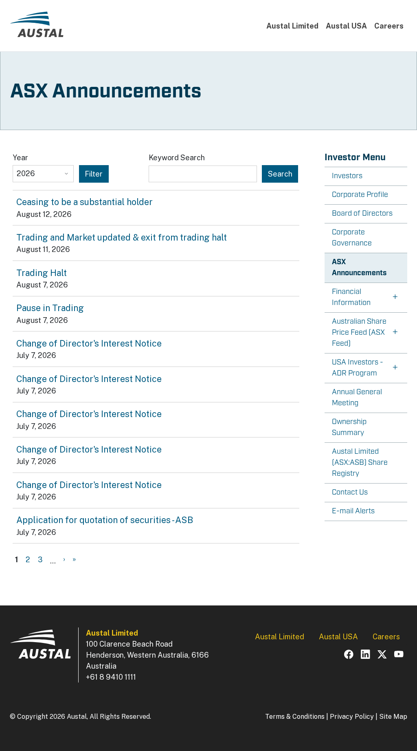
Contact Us (350, 492)
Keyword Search (177, 157)
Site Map (393, 716)
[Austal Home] (40, 647)
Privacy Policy (352, 716)
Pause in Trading (50, 308)
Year (20, 157)
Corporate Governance (352, 238)
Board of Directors (362, 214)
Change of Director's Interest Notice (89, 343)
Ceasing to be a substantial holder (84, 202)
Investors (347, 176)
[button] (366, 298)
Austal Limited (292, 26)
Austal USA (346, 26)
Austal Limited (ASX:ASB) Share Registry (360, 463)
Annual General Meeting (357, 397)
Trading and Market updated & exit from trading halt (121, 237)
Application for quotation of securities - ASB (104, 520)
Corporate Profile (360, 195)
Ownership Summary (349, 427)
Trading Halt (41, 272)
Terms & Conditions (295, 716)
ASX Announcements (359, 267)
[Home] (37, 28)
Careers (389, 26)
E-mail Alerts (353, 511)
